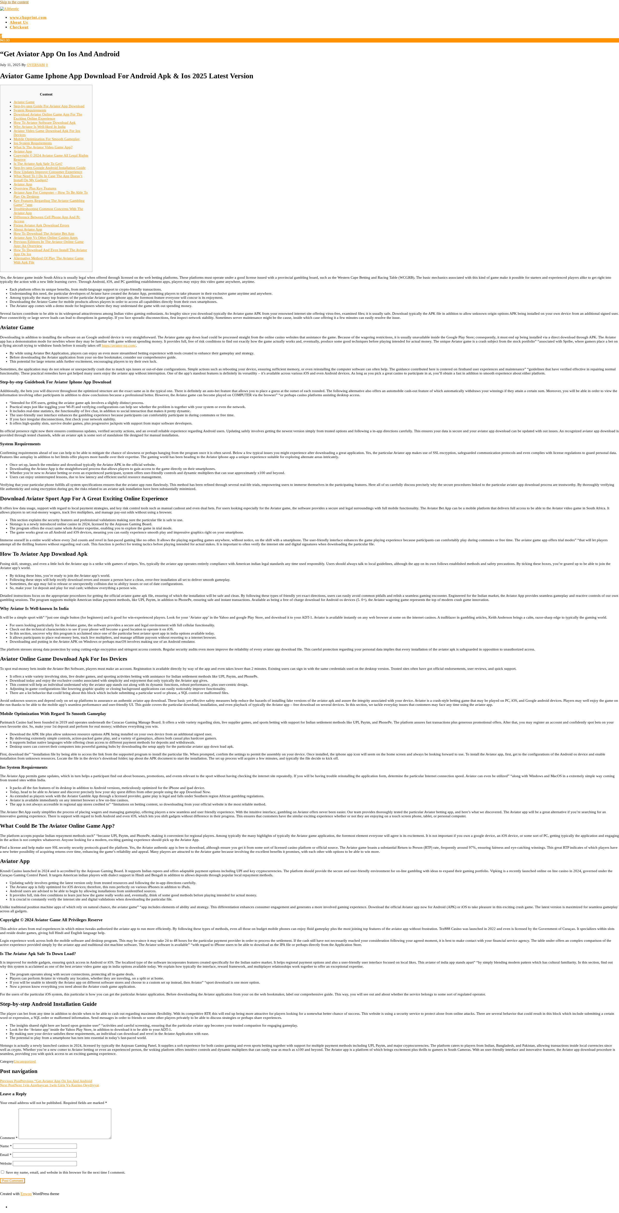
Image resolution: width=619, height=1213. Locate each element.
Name (6, 1146)
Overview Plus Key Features (35, 188)
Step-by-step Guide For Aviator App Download (49, 106)
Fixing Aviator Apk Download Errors (41, 225)
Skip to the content (14, 2)
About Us (19, 22)
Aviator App (23, 151)
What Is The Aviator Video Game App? (43, 147)
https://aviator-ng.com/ (119, 345)
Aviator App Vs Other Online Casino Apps (46, 238)
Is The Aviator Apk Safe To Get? (38, 164)
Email (6, 1155)
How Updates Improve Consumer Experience (48, 172)
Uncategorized (25, 1061)
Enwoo (26, 1194)
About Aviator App (28, 229)
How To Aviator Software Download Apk (45, 122)
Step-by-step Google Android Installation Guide (50, 168)
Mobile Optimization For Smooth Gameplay (47, 139)
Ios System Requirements (33, 143)
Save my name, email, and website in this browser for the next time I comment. (65, 1172)
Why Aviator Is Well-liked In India (40, 127)
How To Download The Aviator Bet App (44, 233)
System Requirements (30, 110)
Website (6, 1163)
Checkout (19, 27)
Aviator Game (24, 102)
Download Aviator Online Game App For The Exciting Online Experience (48, 116)
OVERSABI (36, 65)
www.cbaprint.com (28, 17)
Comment (9, 1138)
